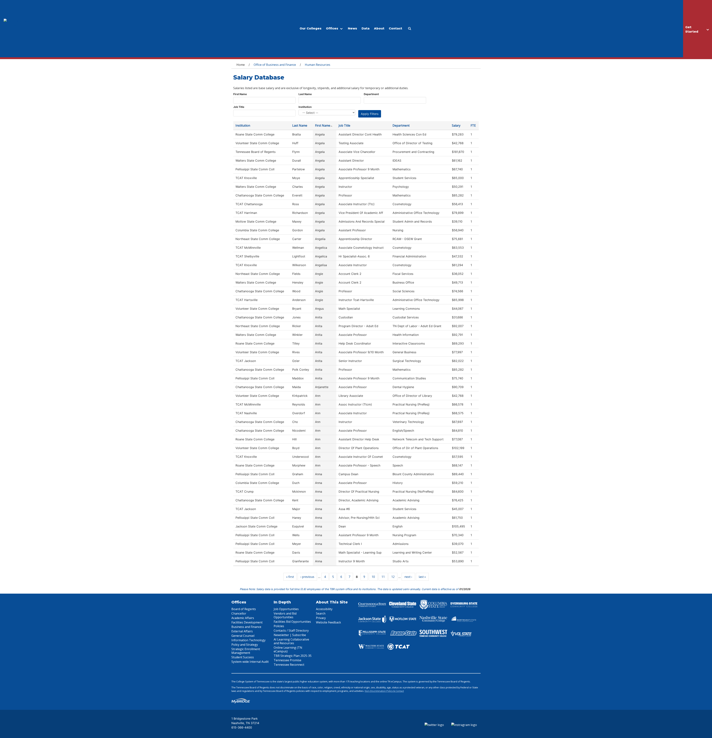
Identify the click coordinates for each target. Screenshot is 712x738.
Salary (456, 125)
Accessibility (324, 609)
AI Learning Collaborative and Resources (291, 641)
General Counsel (242, 636)
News (352, 28)
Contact (395, 28)
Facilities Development (247, 622)
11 (383, 577)
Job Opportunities (286, 609)
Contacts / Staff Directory (291, 630)
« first (290, 577)
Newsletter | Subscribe (290, 635)
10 (373, 577)
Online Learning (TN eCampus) (288, 649)
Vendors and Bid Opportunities (285, 615)
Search (320, 613)
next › (408, 577)
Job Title (238, 106)
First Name (240, 94)
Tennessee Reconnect (289, 665)
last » (422, 577)
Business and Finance (246, 627)
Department (371, 94)
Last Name (305, 94)
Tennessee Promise (287, 660)
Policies (279, 626)
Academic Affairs (242, 618)
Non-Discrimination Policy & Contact (384, 691)
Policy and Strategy (244, 645)
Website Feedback (328, 622)
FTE (473, 125)
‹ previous (307, 577)
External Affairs (242, 631)
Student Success (242, 657)
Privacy (321, 618)
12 (393, 577)
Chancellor (238, 613)
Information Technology (248, 640)
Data (366, 28)
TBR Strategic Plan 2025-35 (293, 656)
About (379, 28)
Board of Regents (243, 609)
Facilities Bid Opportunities (292, 622)
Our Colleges (311, 28)
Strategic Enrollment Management (245, 651)
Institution (305, 106)
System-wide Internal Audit (250, 662)
